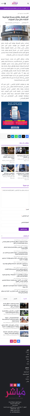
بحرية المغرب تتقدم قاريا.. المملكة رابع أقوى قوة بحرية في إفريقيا (11, 332)
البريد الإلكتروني (25, 216)
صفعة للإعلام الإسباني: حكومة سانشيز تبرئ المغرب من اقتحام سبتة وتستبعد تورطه (10, 319)
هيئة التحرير (24, 23)
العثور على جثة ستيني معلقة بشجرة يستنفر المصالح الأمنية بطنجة (10, 311)
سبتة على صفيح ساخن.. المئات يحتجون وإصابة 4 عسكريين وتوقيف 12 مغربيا (10, 326)
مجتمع (21, 13)
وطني (27, 381)
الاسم (27, 209)
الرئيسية (25, 13)
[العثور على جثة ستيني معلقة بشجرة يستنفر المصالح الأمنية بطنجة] (24, 313)
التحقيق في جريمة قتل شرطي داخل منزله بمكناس (8, 174)
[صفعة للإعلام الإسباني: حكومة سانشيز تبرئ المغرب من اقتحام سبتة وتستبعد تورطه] (24, 320)
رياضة (27, 359)
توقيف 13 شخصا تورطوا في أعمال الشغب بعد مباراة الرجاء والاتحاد (22, 174)
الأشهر (15, 299)
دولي (28, 377)
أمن (18, 13)
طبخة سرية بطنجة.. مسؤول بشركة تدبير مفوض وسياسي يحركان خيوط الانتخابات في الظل (11, 305)
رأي (28, 361)
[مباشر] (15, 3)
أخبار (28, 354)
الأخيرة (25, 299)
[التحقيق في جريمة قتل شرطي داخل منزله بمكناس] (7, 168)
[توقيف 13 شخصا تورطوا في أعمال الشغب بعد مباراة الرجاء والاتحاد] (22, 168)
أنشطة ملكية (26, 374)
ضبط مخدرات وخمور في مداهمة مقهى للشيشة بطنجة (8, 157)
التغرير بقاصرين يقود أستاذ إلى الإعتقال (23, 156)
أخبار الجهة (26, 372)
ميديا (28, 364)
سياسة (27, 379)
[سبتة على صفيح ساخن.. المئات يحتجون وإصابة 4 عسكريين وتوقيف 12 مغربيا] (24, 327)
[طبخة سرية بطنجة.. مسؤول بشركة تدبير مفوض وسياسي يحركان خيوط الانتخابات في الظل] (24, 306)
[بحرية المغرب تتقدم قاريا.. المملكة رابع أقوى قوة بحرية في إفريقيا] (24, 334)
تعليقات (5, 299)
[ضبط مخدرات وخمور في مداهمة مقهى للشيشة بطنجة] (7, 150)
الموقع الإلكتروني (25, 222)
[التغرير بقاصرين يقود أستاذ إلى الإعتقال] (22, 150)
